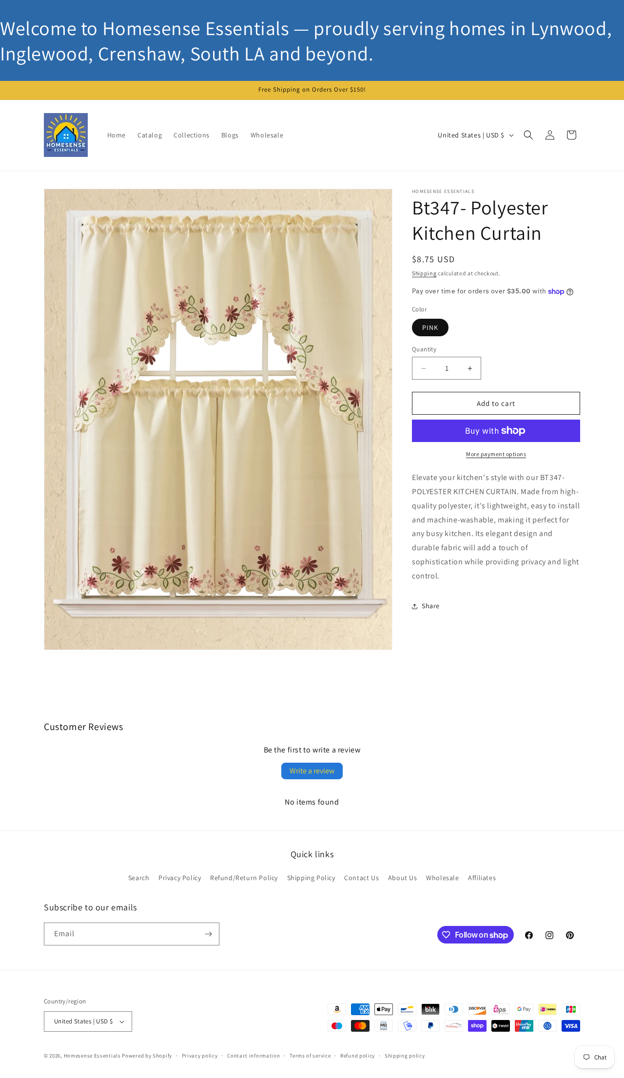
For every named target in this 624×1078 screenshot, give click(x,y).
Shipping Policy (311, 878)
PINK (430, 327)
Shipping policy (405, 1055)
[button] (528, 135)
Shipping (424, 273)
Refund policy (357, 1055)
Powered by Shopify (147, 1055)
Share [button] (431, 605)
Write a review (312, 771)
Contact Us (361, 878)
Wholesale (442, 878)
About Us (402, 878)
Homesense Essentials (92, 1055)
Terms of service (310, 1055)
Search (139, 878)
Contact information (253, 1055)
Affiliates (482, 878)
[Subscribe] (208, 934)
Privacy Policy (179, 878)
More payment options (496, 454)
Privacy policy (200, 1055)
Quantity (424, 349)
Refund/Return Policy (244, 878)
